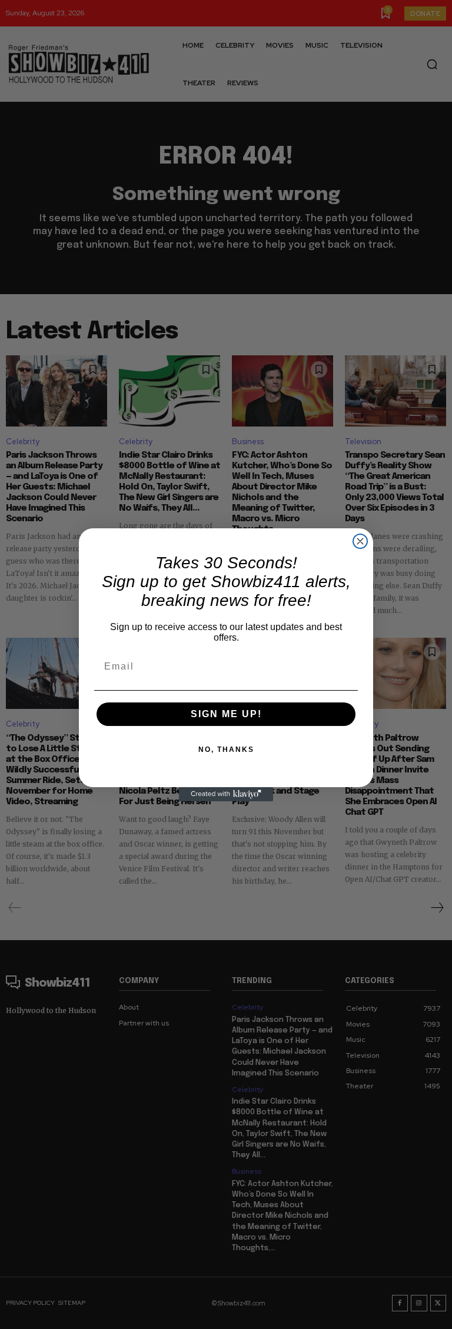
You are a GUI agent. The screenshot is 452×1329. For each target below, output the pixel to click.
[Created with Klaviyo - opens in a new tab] (226, 794)
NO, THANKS (226, 749)
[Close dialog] (360, 541)
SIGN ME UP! (226, 714)
